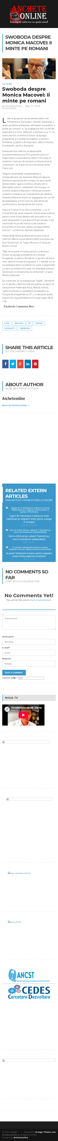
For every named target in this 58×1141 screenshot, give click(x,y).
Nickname (8, 636)
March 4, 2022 (29, 542)
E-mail (6, 647)
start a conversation (40, 600)
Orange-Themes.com (45, 1132)
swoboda (25, 328)
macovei (19, 323)
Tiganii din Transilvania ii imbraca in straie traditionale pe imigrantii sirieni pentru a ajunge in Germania (29, 519)
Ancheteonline (13, 106)
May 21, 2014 (32, 106)
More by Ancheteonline (14, 405)
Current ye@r (10, 678)
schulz (39, 323)
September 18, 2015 (29, 525)
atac (7, 323)
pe (29, 323)
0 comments (9, 108)
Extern (7, 84)
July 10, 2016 (29, 559)
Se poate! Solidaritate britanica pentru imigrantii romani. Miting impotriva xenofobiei (29, 554)
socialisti (9, 328)
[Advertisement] (29, 448)
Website (6, 658)
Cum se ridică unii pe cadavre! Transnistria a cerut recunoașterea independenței (29, 537)
